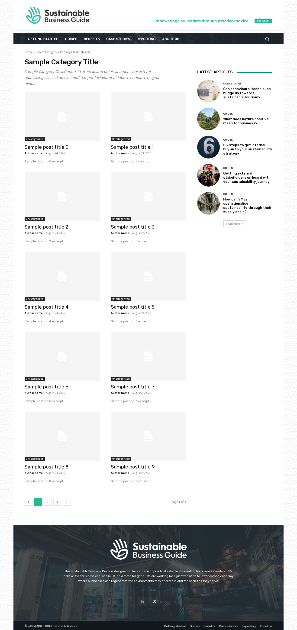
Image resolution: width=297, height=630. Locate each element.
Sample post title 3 (133, 227)
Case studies (232, 83)
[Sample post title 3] (148, 196)
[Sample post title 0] (62, 116)
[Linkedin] (142, 601)
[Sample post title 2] (62, 196)
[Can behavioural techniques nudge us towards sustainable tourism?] (208, 91)
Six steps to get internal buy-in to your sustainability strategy (247, 149)
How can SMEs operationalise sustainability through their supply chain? (247, 205)
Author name (34, 153)
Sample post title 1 (132, 147)
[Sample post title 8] (62, 436)
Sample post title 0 (46, 147)
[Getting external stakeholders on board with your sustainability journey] (208, 175)
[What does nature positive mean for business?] (208, 119)
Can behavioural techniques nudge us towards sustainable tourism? (247, 93)
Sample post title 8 (46, 467)
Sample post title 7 (133, 387)
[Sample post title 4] (62, 276)
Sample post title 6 (46, 387)
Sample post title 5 (133, 307)
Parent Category (46, 52)
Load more (233, 224)
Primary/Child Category (75, 52)
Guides (228, 114)
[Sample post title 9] (148, 436)
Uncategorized (34, 139)
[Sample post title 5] (148, 276)
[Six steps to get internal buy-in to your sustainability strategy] (208, 147)
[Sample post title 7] (148, 356)
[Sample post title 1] (148, 116)
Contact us (148, 589)
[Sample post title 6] (62, 356)
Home (29, 52)
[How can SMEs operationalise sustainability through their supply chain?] (208, 203)
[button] (266, 38)
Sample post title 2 (46, 227)
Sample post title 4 (47, 307)
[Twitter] (154, 601)
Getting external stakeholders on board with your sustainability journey (247, 177)
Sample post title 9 (133, 467)
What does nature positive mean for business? (246, 121)
